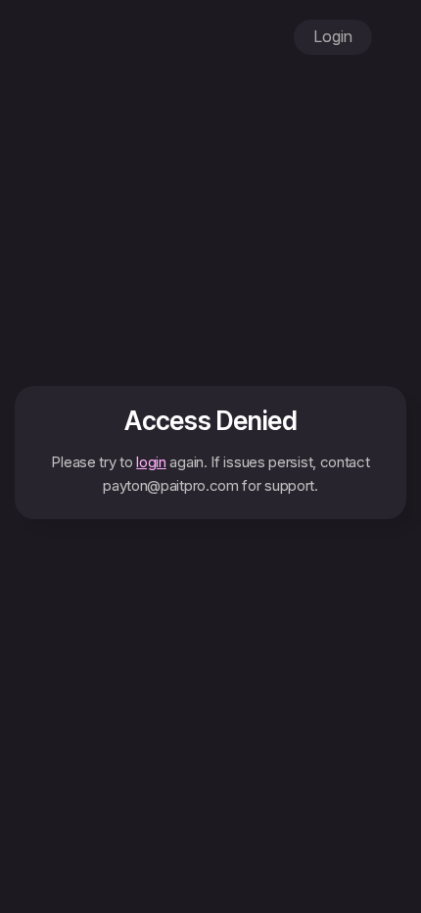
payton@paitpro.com (171, 485)
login (151, 462)
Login (332, 36)
